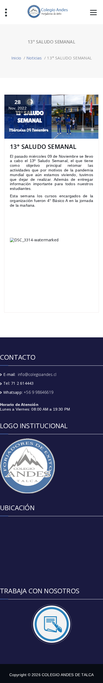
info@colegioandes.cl (37, 374)
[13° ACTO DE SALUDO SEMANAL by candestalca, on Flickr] (51, 269)
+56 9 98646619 (38, 392)
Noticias (34, 58)
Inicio (16, 58)
